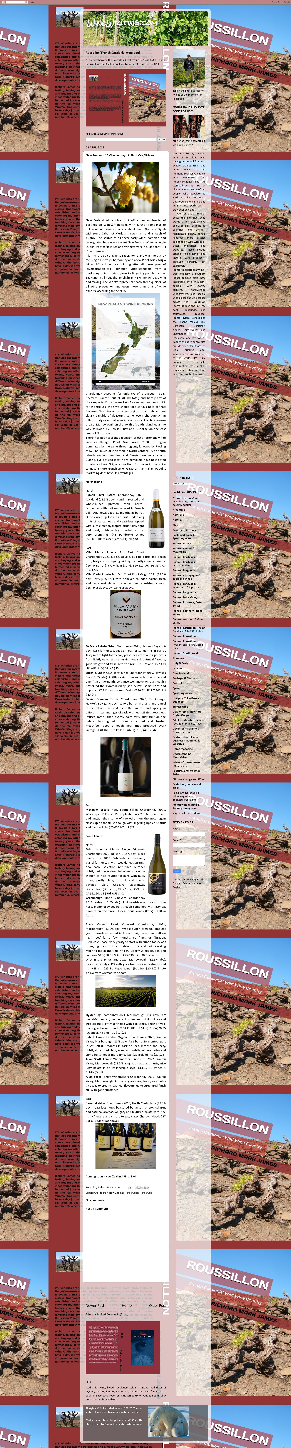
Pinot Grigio (132, 1193)
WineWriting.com (122, 23)
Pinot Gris (146, 1193)
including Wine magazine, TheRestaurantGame (186, 796)
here (88, 1399)
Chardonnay (101, 1193)
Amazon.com (151, 1395)
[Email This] (136, 1187)
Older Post (157, 1306)
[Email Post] (129, 1187)
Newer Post (95, 1306)
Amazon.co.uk (129, 1395)
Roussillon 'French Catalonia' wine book (113, 53)
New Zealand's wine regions (119, 411)
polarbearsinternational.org (123, 1424)
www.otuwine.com (114, 973)
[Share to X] (141, 1187)
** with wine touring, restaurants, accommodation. (187, 502)
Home (127, 1306)
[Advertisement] (125, 1292)
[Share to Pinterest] (147, 1187)
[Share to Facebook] (144, 1187)
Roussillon (199, 302)
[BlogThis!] (138, 1187)
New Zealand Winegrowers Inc (126, 247)
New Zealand (116, 1193)
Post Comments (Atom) (114, 1314)
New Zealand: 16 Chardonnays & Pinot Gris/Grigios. (120, 155)
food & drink (186, 813)
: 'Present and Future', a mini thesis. (188, 645)
